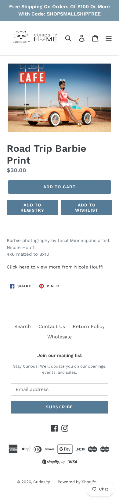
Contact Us (51, 326)
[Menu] (108, 38)
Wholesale (59, 337)
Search (22, 326)
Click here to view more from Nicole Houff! (55, 267)
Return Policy (89, 326)
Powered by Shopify (77, 481)
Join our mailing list (59, 355)
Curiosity (41, 481)
